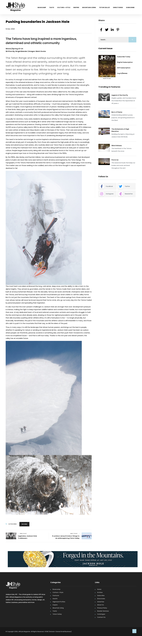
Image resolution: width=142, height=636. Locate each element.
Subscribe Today (123, 57)
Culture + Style (63, 7)
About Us (100, 605)
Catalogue (101, 614)
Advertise (100, 602)
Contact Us (101, 617)
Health (55, 599)
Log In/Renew (122, 73)
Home (99, 589)
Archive (100, 592)
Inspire (76, 7)
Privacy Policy (102, 608)
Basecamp (42, 7)
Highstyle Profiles (59, 602)
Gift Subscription (123, 68)
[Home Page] (16, 4)
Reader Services (103, 611)
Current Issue (105, 48)
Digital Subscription (125, 62)
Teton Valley (104, 7)
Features (24, 524)
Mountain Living (89, 7)
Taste (51, 7)
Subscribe (130, 7)
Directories (118, 7)
